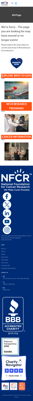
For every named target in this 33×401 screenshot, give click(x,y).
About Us (3, 248)
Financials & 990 (5, 265)
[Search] (12, 3)
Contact (3, 251)
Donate (3, 254)
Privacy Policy (4, 257)
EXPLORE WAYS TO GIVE (16, 75)
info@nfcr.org (6, 290)
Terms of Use (4, 262)
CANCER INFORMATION (16, 137)
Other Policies (4, 260)
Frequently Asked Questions (8, 268)
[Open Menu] (16, 3)
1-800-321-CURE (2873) (9, 284)
